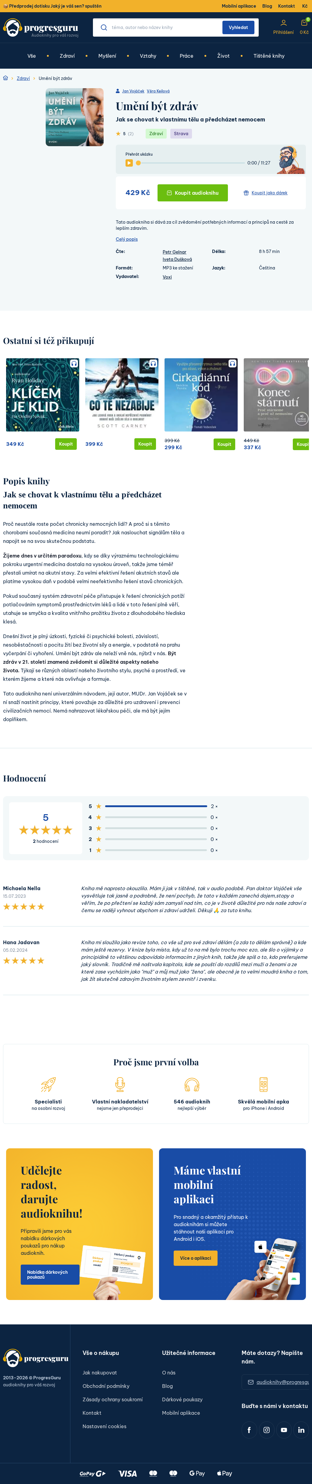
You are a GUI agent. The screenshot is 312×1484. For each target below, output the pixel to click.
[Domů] (5, 78)
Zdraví (67, 56)
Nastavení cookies (104, 1426)
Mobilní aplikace (239, 6)
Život (223, 56)
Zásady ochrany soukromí (113, 1399)
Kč (305, 6)
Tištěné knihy (269, 56)
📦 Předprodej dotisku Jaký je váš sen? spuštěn (52, 6)
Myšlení (107, 56)
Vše (31, 56)
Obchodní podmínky (106, 1386)
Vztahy (148, 56)
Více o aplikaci (195, 1258)
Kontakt (286, 6)
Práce (186, 56)
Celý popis (127, 239)
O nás (169, 1373)
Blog (267, 6)
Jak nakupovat (100, 1373)
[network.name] (249, 1430)
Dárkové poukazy (182, 1399)
